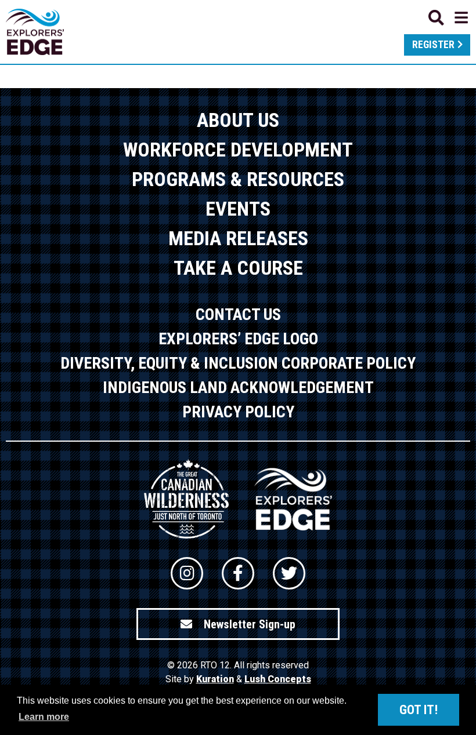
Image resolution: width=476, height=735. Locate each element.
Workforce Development (238, 149)
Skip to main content (238, 16)
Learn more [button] (44, 717)
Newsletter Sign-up (249, 624)
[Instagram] (187, 573)
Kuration (215, 679)
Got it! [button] (418, 710)
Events (238, 208)
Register (433, 44)
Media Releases (238, 238)
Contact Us (238, 314)
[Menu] (448, 18)
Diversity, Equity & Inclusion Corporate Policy (238, 363)
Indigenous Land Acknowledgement (238, 387)
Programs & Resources (238, 179)
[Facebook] (238, 573)
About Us (238, 120)
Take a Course (238, 267)
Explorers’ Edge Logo (238, 338)
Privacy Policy (238, 411)
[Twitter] (289, 573)
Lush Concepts (277, 679)
